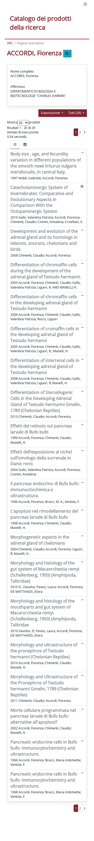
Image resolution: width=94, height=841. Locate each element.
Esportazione (51, 113)
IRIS (10, 43)
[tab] (15, 144)
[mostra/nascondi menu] (85, 4)
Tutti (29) (75, 113)
